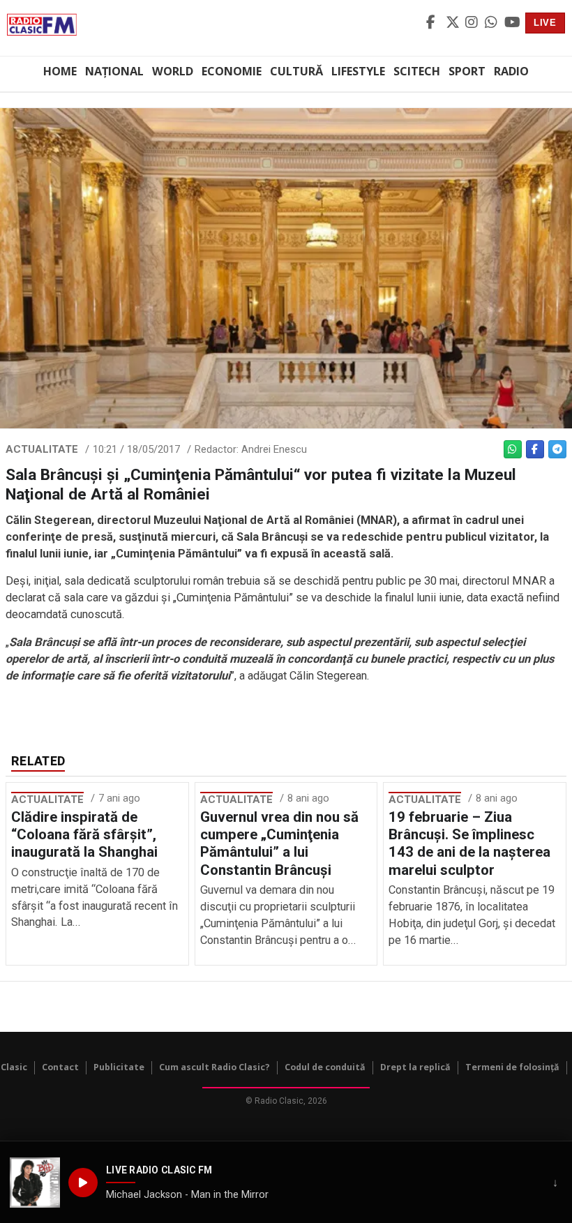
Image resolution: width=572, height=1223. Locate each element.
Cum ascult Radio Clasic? (214, 1067)
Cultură (296, 71)
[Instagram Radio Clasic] (473, 23)
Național (114, 71)
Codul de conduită (325, 1067)
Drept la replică (415, 1067)
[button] (35, 1182)
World (172, 71)
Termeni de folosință (512, 1067)
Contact (60, 1067)
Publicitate (118, 1067)
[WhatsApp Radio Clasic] (492, 23)
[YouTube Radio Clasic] (512, 23)
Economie (232, 71)
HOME (60, 71)
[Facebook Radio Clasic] (434, 23)
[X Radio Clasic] (453, 23)
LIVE (545, 22)
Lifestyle (358, 71)
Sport (467, 71)
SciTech (416, 71)
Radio (511, 71)
